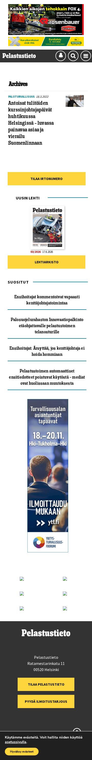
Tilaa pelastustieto (46, 684)
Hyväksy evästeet (21, 752)
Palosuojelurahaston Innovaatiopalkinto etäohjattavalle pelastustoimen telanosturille (47, 326)
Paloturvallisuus (21, 96)
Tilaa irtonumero (46, 178)
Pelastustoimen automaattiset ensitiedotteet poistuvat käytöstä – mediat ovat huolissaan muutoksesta (47, 377)
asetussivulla (15, 742)
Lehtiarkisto (47, 262)
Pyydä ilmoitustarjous (46, 701)
